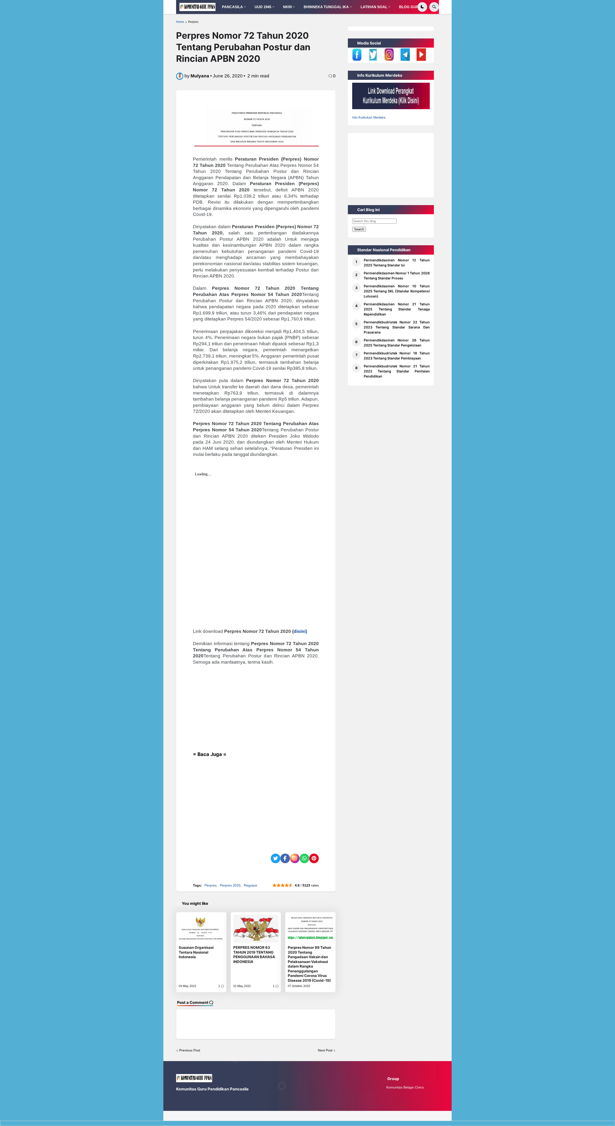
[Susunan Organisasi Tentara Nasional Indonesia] (201, 929)
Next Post (325, 1050)
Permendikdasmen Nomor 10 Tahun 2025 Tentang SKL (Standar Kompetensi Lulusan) (397, 291)
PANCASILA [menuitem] (232, 7)
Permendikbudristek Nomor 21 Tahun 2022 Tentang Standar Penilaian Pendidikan (397, 371)
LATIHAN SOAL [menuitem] (374, 7)
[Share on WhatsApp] (304, 858)
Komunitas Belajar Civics (405, 1087)
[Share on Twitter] (275, 858)
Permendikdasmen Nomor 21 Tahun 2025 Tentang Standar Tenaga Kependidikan (397, 309)
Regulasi (250, 885)
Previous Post (189, 1050)
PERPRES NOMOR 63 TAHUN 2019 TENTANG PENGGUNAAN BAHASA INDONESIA (254, 954)
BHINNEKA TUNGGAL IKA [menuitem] (326, 7)
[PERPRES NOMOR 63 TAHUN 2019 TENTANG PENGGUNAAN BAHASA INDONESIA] (255, 929)
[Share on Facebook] (285, 858)
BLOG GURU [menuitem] (410, 7)
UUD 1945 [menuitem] (263, 7)
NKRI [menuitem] (287, 7)
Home (180, 21)
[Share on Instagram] (295, 858)
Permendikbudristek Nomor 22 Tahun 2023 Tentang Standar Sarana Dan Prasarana (397, 327)
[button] (422, 7)
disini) (300, 631)
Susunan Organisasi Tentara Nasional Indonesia (196, 952)
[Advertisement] (256, 711)
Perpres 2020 (230, 885)
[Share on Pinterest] (314, 858)
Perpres (193, 21)
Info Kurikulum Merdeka (368, 117)
